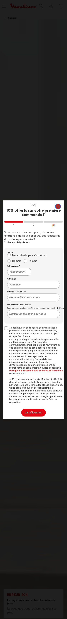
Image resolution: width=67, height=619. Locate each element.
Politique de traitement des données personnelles (36, 370)
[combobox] (19, 272)
